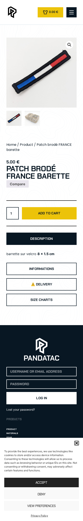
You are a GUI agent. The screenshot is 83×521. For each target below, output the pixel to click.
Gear (9, 437)
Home (11, 144)
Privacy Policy (39, 515)
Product (26, 144)
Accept (41, 482)
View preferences (41, 506)
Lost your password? (20, 409)
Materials (12, 433)
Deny (42, 494)
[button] (76, 443)
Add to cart (49, 213)
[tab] (41, 239)
